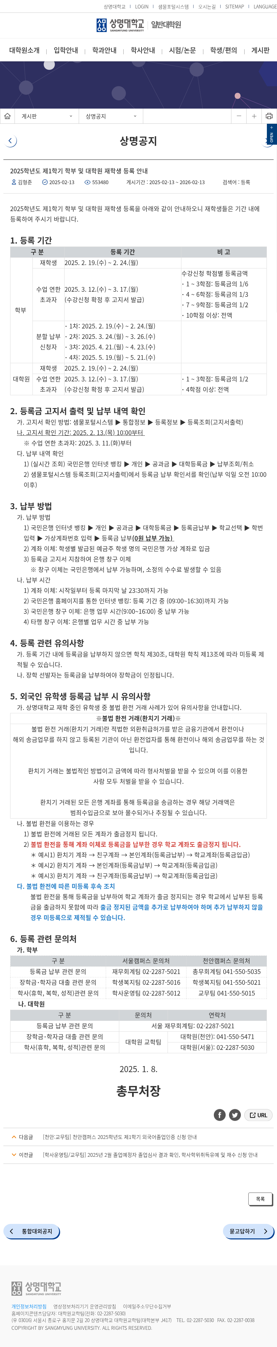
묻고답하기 (242, 1231)
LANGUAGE (265, 6)
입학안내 (66, 50)
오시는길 (207, 6)
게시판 (260, 50)
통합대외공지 (37, 1231)
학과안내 (104, 50)
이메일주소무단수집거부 (147, 1306)
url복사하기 (258, 1115)
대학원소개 (24, 50)
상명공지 (96, 116)
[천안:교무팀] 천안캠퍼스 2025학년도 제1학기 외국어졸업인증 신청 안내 (120, 1137)
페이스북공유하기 (222, 1115)
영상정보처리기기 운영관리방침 (84, 1306)
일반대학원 (166, 24)
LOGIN (142, 6)
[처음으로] (7, 116)
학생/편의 (223, 50)
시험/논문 (182, 50)
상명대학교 (115, 6)
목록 (260, 1198)
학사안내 (143, 50)
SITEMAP (234, 6)
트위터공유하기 (235, 1115)
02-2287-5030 (110, 1313)
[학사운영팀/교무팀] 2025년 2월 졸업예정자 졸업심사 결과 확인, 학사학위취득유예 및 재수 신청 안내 (150, 1154)
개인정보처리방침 (29, 1306)
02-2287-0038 (240, 1320)
